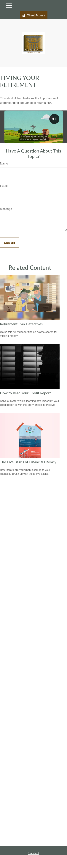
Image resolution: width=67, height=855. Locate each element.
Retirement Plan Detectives (21, 324)
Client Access (36, 15)
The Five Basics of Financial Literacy (28, 462)
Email (4, 186)
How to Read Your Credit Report (25, 393)
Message (6, 209)
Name (4, 163)
